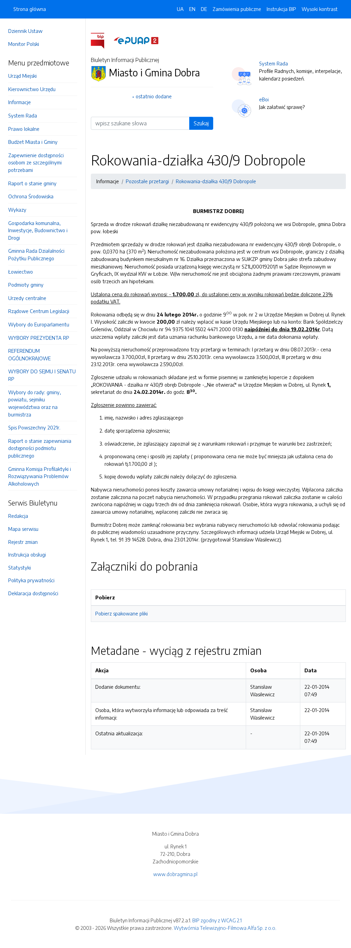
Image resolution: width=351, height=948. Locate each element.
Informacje (19, 102)
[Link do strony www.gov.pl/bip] (101, 40)
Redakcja (18, 516)
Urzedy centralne (27, 298)
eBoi (264, 99)
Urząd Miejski (22, 76)
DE (204, 9)
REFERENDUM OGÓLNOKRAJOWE (29, 354)
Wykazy (17, 210)
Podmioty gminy (26, 285)
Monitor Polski (23, 44)
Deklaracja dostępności (33, 593)
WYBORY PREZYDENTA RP (38, 338)
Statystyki (19, 567)
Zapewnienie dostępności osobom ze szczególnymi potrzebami (36, 162)
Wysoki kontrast (320, 9)
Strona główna (29, 9)
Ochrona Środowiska (30, 196)
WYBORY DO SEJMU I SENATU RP (42, 375)
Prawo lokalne (23, 129)
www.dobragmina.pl (175, 874)
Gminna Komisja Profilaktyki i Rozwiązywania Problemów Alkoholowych (39, 476)
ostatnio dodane (154, 96)
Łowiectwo (20, 272)
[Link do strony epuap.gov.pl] (136, 40)
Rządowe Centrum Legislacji (38, 311)
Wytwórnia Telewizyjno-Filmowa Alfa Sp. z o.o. (225, 928)
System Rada (22, 115)
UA (180, 9)
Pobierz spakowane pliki (121, 613)
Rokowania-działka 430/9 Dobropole (216, 181)
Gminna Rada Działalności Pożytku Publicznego (36, 254)
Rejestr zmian (23, 542)
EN (192, 9)
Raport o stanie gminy (32, 183)
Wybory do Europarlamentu (38, 324)
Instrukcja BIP (281, 9)
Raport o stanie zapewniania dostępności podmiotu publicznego (39, 448)
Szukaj (201, 123)
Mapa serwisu (23, 529)
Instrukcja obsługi (27, 554)
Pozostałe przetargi (147, 181)
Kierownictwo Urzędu (32, 89)
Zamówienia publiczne (237, 9)
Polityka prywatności (31, 580)
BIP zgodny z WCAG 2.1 (217, 920)
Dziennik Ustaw (25, 31)
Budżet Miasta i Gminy (33, 142)
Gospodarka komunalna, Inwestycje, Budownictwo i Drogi (38, 230)
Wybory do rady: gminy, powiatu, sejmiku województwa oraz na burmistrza (34, 403)
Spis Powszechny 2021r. (34, 427)
